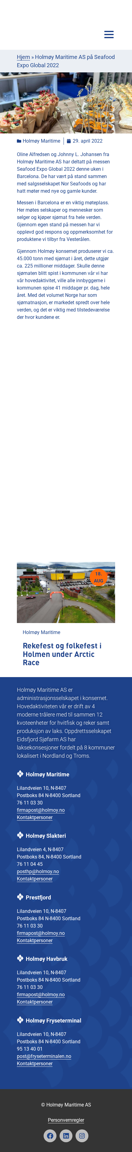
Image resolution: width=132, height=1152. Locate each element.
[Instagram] (82, 1135)
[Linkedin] (66, 1135)
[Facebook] (50, 1135)
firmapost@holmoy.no (41, 810)
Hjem (23, 57)
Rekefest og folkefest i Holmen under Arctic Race (62, 655)
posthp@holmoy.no (38, 871)
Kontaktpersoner (34, 817)
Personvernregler (66, 1120)
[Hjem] (40, 22)
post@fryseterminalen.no (44, 1056)
